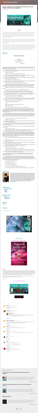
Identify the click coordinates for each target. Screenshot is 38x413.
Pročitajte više (32, 381)
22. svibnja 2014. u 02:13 (18, 320)
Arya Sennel (8, 310)
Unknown (7, 305)
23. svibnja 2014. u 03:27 (12, 341)
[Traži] (36, 2)
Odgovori (8, 308)
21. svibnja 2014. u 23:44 (14, 310)
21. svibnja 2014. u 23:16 (13, 305)
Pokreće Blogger (19, 408)
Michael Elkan (21, 410)
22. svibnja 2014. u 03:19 (13, 326)
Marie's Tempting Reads (10, 320)
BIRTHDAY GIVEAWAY (7, 396)
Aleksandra (8, 348)
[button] (34, 7)
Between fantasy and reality (10, 2)
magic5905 (8, 326)
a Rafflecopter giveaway (6, 210)
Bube (7, 336)
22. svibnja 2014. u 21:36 (11, 336)
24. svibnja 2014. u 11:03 (13, 348)
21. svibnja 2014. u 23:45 (16, 313)
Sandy (7, 341)
